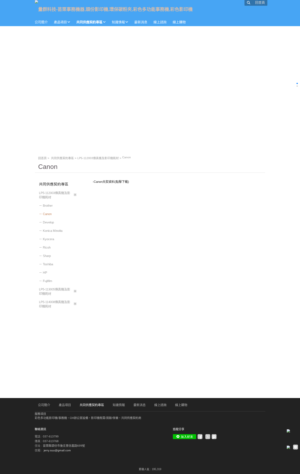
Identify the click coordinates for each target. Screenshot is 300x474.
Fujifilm (47, 281)
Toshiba (48, 264)
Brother (48, 205)
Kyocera (48, 239)
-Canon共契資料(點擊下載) (111, 181)
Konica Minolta (52, 230)
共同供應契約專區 (62, 158)
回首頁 (42, 158)
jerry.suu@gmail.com (57, 450)
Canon (47, 214)
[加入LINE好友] (184, 436)
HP (45, 272)
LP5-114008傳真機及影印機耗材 (54, 304)
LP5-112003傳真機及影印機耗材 (98, 158)
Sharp (47, 256)
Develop (48, 222)
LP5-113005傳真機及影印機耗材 (54, 291)
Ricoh (47, 247)
